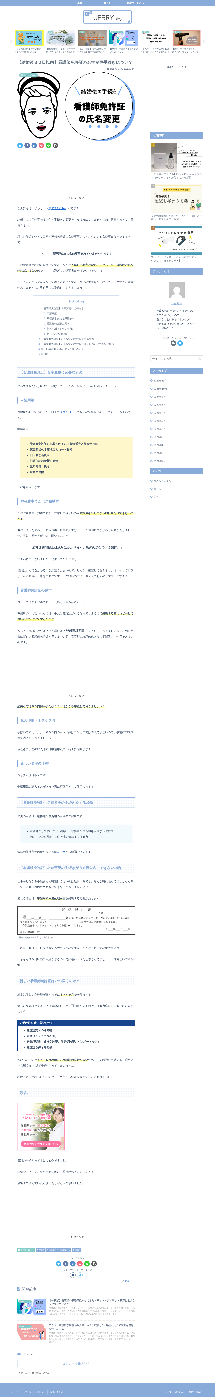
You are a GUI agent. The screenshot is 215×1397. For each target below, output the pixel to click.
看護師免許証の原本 (58, 323)
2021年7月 (160, 420)
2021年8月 (160, 412)
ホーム (15, 1392)
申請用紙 (52, 313)
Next (204, 41)
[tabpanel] (29, 41)
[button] (200, 359)
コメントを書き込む (76, 1363)
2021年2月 (160, 461)
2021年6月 (160, 428)
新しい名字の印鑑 (57, 333)
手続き (42, 1250)
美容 (156, 496)
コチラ (61, 851)
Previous (11, 41)
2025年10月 (160, 388)
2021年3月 (160, 453)
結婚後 (77, 1250)
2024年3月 (160, 396)
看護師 (52, 1250)
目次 (72, 301)
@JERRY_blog (58, 208)
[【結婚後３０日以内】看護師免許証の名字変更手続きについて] (34, 145)
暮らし (157, 488)
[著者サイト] (73, 1275)
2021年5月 (160, 436)
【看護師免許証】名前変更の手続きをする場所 (67, 338)
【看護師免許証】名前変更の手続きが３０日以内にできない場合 (77, 343)
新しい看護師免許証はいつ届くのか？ (62, 349)
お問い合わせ (56, 1392)
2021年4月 (160, 445)
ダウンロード (68, 412)
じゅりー (176, 303)
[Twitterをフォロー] (80, 1275)
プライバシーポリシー (34, 1392)
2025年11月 (160, 380)
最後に (45, 354)
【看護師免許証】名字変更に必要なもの (63, 308)
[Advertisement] (76, 174)
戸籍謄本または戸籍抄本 (60, 318)
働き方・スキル (27, 1250)
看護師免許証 (65, 1250)
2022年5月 (160, 404)
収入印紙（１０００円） (60, 328)
